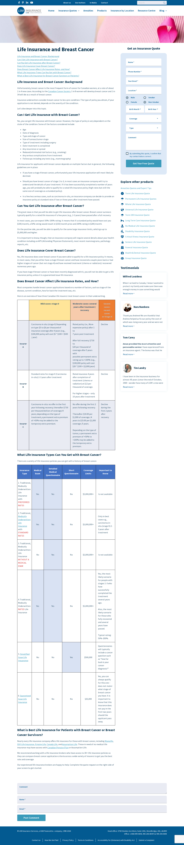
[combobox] (135, 109)
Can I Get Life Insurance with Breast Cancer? (37, 59)
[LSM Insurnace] (29, 10)
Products (102, 10)
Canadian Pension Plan (58, 747)
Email (22, 809)
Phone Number (135, 71)
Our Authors (80, 2)
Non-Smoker (153, 102)
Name (131, 62)
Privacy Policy (68, 840)
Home (51, 10)
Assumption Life (69, 744)
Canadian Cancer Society (59, 91)
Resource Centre (146, 10)
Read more (128, 293)
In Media (93, 2)
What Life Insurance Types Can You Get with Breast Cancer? (44, 72)
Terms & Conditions (85, 840)
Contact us (36, 840)
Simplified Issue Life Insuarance (23, 657)
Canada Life (52, 744)
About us (67, 2)
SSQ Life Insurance (25, 744)
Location (132, 90)
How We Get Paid (51, 840)
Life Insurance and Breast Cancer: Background (38, 56)
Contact (104, 2)
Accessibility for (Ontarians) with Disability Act (116, 840)
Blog (161, 10)
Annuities (88, 10)
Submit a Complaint (146, 840)
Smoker (151, 97)
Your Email (133, 81)
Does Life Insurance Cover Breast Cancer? (36, 66)
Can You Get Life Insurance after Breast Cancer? (38, 62)
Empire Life (40, 744)
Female (134, 102)
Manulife (109, 741)
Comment (132, 137)
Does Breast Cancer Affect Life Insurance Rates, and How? (43, 69)
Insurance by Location (122, 10)
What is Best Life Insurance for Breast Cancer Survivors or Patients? (48, 75)
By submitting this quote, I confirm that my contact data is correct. (145, 155)
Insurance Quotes (67, 10)
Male (133, 97)
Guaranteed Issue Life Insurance (24, 698)
